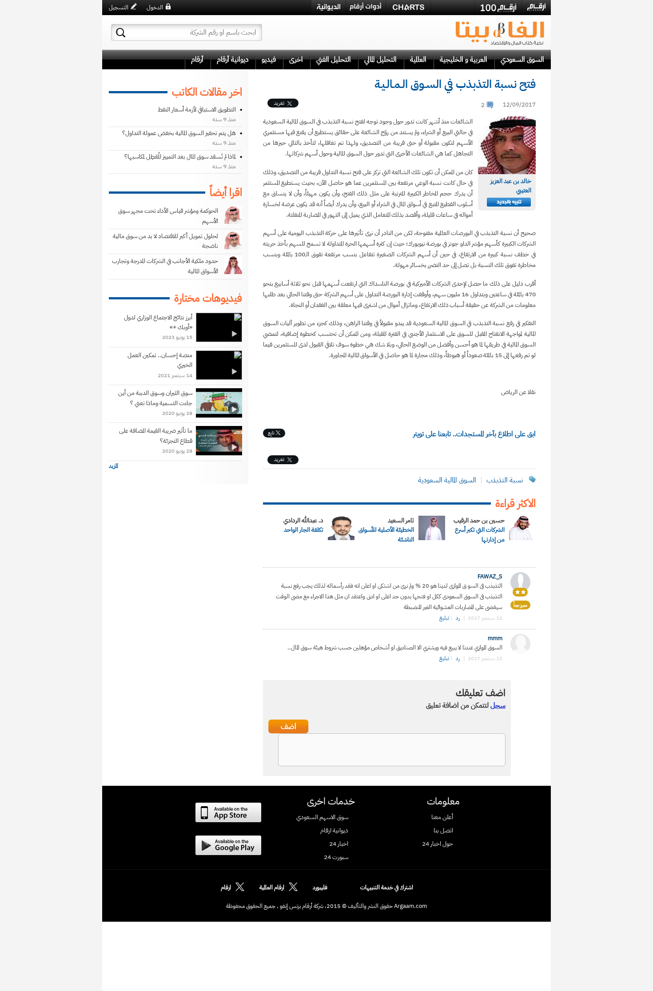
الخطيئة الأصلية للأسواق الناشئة (386, 534)
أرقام (197, 59)
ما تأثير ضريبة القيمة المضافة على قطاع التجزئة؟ (155, 435)
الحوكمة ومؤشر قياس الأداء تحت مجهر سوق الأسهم (168, 215)
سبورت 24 (336, 857)
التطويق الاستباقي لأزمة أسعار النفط (197, 109)
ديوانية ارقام (334, 830)
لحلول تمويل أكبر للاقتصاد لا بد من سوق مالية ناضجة (165, 241)
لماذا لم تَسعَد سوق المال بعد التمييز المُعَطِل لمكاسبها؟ (180, 156)
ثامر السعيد (401, 520)
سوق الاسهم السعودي (322, 817)
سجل (498, 705)
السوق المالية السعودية (447, 480)
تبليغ (444, 618)
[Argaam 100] (498, 7)
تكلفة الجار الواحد (303, 529)
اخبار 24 (338, 844)
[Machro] (453, 7)
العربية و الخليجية (463, 59)
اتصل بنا (443, 830)
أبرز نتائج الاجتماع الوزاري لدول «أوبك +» (158, 322)
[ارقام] (536, 7)
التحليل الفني (333, 59)
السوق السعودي (522, 59)
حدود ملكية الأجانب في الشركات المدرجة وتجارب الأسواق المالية (165, 265)
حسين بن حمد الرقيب (479, 520)
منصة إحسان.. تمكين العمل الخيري (159, 360)
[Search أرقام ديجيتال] (120, 32)
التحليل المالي (380, 59)
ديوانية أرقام (232, 59)
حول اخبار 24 (437, 844)
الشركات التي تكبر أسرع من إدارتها (480, 534)
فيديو (269, 59)
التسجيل (118, 7)
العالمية (418, 59)
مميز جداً (520, 605)
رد (458, 618)
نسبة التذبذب (504, 480)
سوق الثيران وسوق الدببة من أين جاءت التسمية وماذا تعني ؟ (155, 397)
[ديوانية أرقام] (328, 7)
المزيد (113, 466)
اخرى (296, 59)
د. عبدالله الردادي (303, 520)
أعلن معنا (442, 817)
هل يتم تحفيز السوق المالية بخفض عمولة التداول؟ (179, 133)
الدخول (155, 7)
